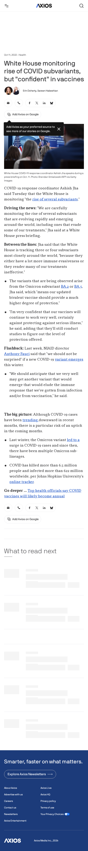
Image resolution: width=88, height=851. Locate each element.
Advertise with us (13, 794)
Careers (8, 801)
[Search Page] (81, 5)
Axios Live (46, 788)
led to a (73, 440)
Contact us (10, 807)
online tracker (21, 482)
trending (31, 420)
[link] (8, 103)
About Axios (10, 788)
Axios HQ (45, 794)
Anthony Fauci (17, 354)
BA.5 (78, 287)
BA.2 (65, 287)
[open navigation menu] (6, 5)
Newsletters (11, 814)
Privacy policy (48, 801)
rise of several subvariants (55, 199)
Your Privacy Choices (52, 814)
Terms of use (47, 807)
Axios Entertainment (15, 820)
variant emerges (69, 359)
